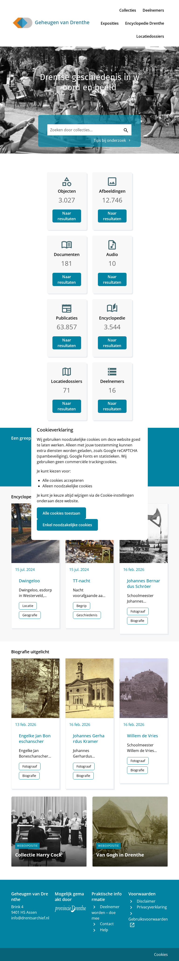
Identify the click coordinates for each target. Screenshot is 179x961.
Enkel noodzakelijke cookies (67, 524)
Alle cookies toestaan (61, 513)
